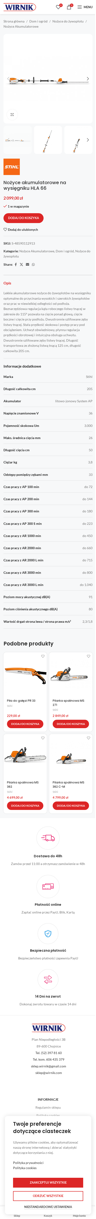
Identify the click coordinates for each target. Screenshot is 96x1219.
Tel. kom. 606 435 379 (48, 1059)
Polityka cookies (48, 1115)
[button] (8, 78)
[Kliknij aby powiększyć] (12, 114)
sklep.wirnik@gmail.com (48, 1066)
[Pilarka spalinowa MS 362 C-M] (71, 756)
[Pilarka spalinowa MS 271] (71, 674)
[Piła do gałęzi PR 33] (25, 674)
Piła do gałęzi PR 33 (21, 701)
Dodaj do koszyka (23, 218)
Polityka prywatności (28, 1163)
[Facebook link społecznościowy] (15, 264)
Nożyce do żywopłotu (68, 21)
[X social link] (21, 264)
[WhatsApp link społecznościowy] (33, 264)
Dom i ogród (38, 21)
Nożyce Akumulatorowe (20, 26)
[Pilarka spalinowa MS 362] (25, 756)
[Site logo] (19, 7)
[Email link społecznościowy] (27, 264)
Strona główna (13, 21)
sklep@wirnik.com (48, 1073)
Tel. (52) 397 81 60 (48, 1053)
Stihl (9, 706)
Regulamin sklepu (48, 1107)
